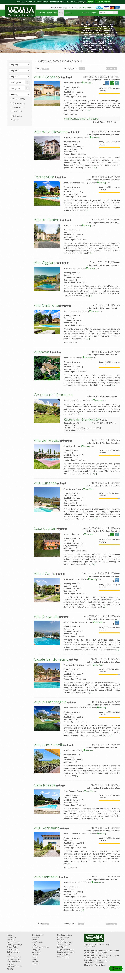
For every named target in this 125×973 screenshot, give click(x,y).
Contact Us (11, 937)
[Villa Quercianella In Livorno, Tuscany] (47, 761)
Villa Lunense (45, 483)
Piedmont (36, 964)
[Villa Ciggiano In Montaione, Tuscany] (47, 279)
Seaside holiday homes (66, 952)
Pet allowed (17, 111)
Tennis (15, 120)
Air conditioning (19, 99)
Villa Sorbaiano (47, 827)
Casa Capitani (45, 528)
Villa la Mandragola (50, 701)
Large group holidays (65, 949)
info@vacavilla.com (87, 7)
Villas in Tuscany (63, 954)
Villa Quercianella (49, 744)
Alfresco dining (63, 937)
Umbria (35, 954)
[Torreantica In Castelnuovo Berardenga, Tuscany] (47, 193)
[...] (89, 110)
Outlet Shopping (63, 957)
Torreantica (44, 176)
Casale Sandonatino (51, 659)
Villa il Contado (47, 77)
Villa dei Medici (47, 440)
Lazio (34, 959)
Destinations (37, 935)
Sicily (34, 944)
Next (81, 69)
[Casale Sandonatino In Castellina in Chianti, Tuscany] (47, 675)
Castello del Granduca (53, 394)
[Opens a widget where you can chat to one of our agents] (116, 969)
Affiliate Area (12, 949)
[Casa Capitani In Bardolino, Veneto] (47, 544)
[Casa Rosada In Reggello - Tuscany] (47, 801)
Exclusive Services (14, 959)
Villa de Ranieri (47, 219)
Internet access (19, 103)
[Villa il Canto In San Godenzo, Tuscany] (47, 590)
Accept (90, 2)
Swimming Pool (19, 107)
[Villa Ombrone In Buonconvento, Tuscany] (47, 321)
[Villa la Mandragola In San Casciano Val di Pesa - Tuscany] (47, 718)
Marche (35, 962)
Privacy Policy (12, 947)
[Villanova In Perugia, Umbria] (47, 368)
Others (68, 12)
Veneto (35, 940)
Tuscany (42, 12)
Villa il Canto (44, 573)
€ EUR (85, 12)
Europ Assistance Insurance (14, 963)
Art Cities (60, 940)
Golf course (17, 116)
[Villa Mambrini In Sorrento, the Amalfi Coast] (47, 893)
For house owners (14, 957)
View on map (111, 69)
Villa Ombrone (46, 305)
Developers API (13, 942)
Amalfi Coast (52, 12)
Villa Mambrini (46, 876)
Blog (9, 954)
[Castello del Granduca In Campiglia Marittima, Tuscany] (47, 410)
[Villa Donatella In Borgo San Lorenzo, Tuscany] (47, 632)
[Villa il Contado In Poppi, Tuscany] (47, 93)
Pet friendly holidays (65, 942)
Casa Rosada (45, 785)
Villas (61, 12)
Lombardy (36, 952)
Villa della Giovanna (51, 131)
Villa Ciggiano (45, 262)
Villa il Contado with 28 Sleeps (81, 118)
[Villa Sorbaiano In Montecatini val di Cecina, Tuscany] (47, 844)
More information (103, 2)
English (94, 12)
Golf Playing (62, 947)
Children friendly (63, 944)
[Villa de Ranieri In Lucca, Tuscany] (47, 236)
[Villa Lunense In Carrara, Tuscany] (47, 499)
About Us (10, 940)
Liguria (34, 957)
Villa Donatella (46, 616)
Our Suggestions (64, 935)
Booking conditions (14, 944)
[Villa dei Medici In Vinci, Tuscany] (47, 456)
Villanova (41, 351)
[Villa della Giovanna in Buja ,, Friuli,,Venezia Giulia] (47, 148)
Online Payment (13, 952)
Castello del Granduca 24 (82, 419)
